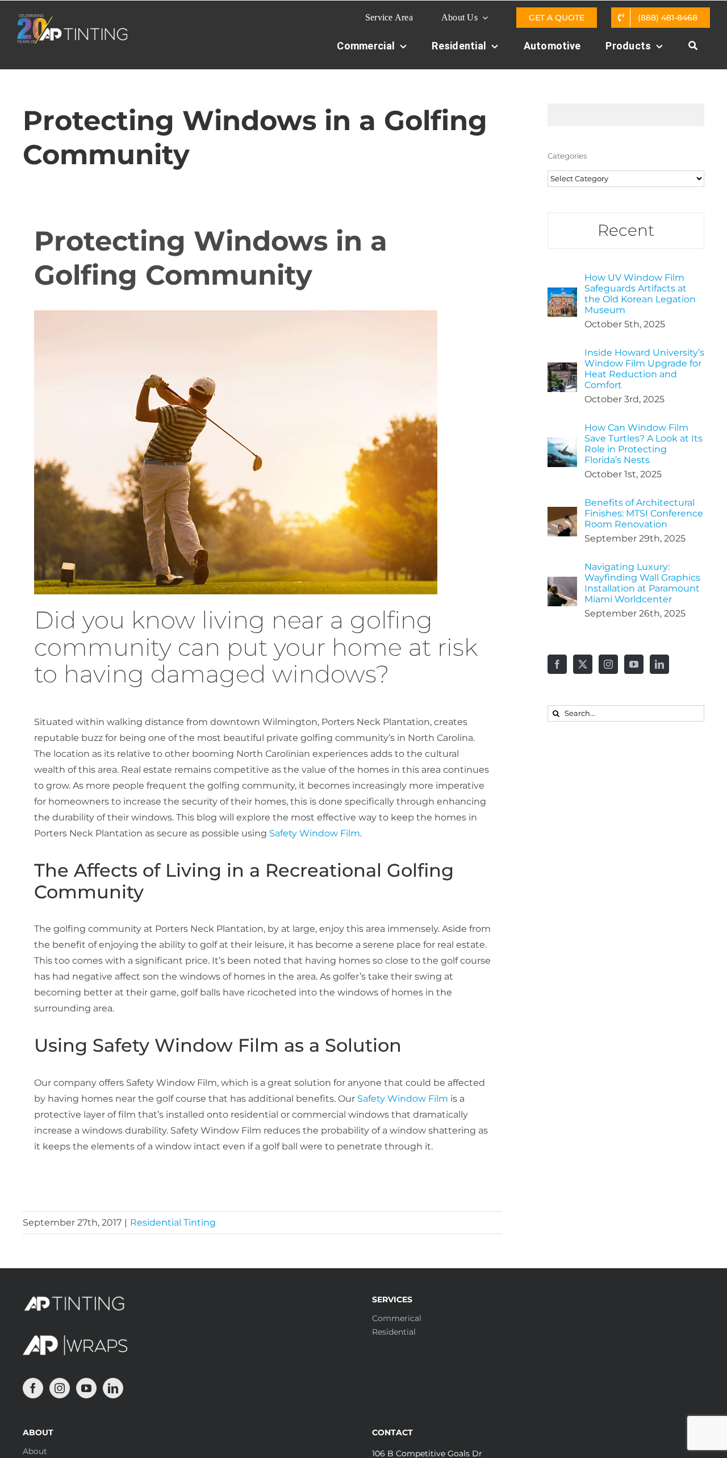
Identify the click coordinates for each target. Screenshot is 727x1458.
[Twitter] (582, 664)
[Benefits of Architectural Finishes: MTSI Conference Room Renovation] (562, 514)
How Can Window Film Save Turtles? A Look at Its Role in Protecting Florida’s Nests (643, 443)
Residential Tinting (173, 1222)
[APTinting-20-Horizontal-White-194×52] (72, 18)
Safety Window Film (314, 833)
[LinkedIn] (659, 664)
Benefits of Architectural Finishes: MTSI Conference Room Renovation (643, 513)
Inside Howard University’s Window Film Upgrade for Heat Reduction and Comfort (644, 368)
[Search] (692, 52)
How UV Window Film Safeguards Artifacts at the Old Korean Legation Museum (640, 293)
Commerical (396, 1318)
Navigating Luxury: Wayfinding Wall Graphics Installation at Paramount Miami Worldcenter (642, 583)
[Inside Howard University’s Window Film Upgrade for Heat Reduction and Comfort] (562, 370)
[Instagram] (608, 664)
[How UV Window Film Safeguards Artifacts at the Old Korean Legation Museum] (562, 295)
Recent (626, 230)
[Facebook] (557, 664)
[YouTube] (634, 664)
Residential (394, 1332)
